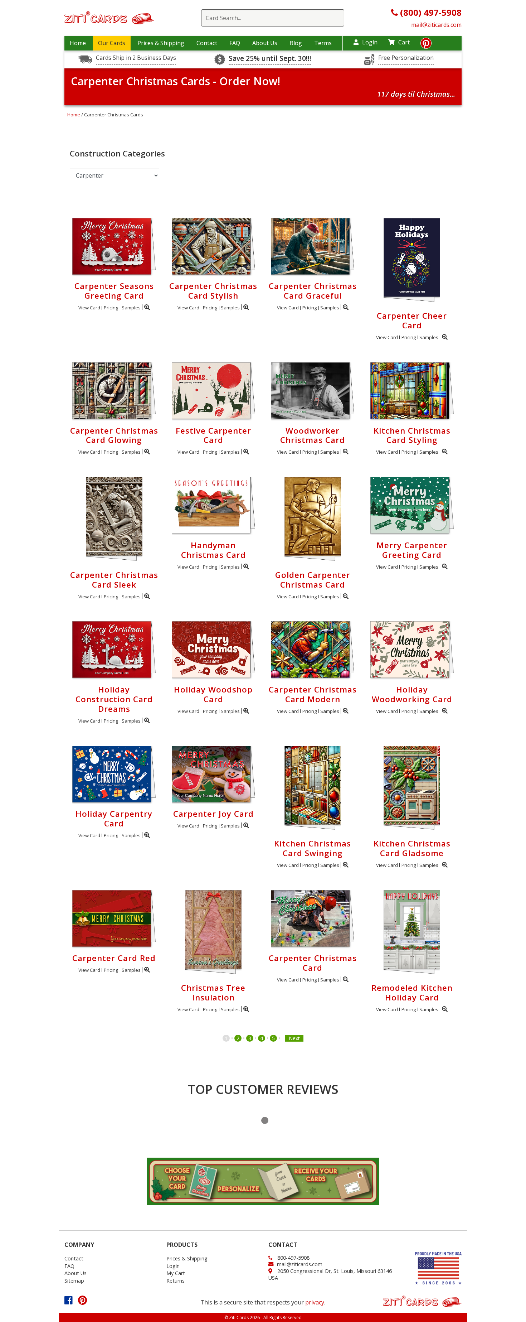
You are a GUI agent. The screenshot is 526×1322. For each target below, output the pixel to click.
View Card (89, 307)
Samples (131, 307)
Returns (175, 1280)
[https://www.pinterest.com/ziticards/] (426, 45)
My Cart (175, 1273)
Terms (323, 43)
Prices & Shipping (160, 43)
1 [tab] (264, 1120)
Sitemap (74, 1280)
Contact (206, 43)
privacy (314, 1302)
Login (370, 42)
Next (294, 1038)
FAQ (234, 43)
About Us (264, 43)
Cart (404, 42)
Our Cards (111, 43)
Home (78, 43)
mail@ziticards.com (436, 25)
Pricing (111, 307)
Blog (295, 43)
